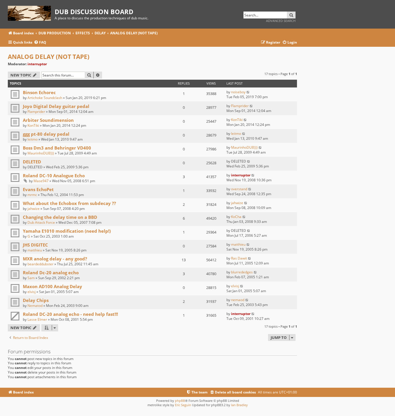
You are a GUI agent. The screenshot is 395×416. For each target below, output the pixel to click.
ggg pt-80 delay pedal (46, 134)
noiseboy (238, 91)
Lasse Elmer (37, 319)
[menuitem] (40, 42)
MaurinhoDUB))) (40, 153)
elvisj (31, 291)
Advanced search (281, 20)
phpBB (180, 400)
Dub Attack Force (41, 222)
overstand (239, 188)
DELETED (32, 162)
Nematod (35, 305)
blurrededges (242, 272)
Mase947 (41, 180)
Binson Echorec (39, 92)
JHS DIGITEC (35, 245)
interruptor (37, 63)
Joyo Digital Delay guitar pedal (56, 106)
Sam (31, 277)
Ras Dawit (239, 258)
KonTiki (33, 125)
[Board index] (31, 12)
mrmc (32, 194)
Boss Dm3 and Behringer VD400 (57, 148)
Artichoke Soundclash (44, 97)
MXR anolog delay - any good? (55, 259)
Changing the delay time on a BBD (60, 217)
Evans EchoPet (38, 189)
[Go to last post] (248, 91)
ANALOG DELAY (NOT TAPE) (48, 57)
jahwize (33, 208)
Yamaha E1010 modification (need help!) (67, 231)
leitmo (32, 139)
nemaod (237, 299)
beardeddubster (40, 264)
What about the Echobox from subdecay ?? (69, 203)
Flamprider (36, 111)
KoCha (236, 216)
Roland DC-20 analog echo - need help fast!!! (70, 314)
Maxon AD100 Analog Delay (52, 286)
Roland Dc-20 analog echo (51, 272)
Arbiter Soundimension (48, 120)
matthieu (34, 250)
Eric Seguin (183, 405)
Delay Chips (36, 300)
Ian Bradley (239, 405)
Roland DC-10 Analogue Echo (54, 175)
